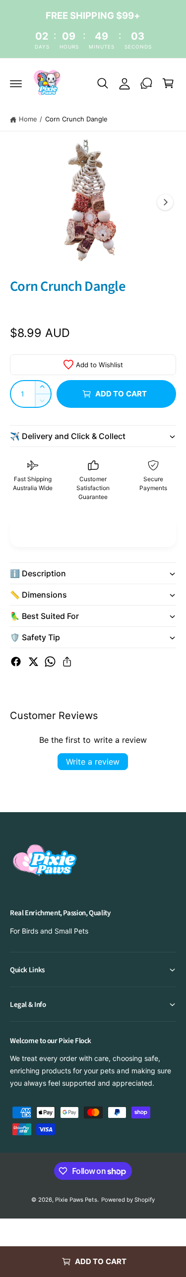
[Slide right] (165, 202)
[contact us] (146, 83)
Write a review (93, 762)
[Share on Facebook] (16, 661)
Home (28, 119)
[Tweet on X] (33, 661)
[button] (16, 83)
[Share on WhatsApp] (50, 661)
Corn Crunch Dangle (76, 119)
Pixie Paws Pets (76, 1199)
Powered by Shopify (128, 1199)
